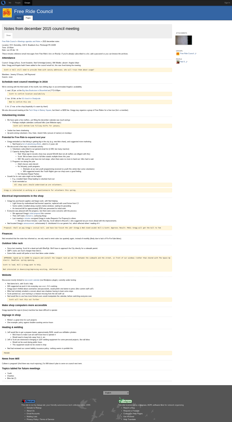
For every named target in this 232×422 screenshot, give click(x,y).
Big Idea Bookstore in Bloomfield (35, 90)
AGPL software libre (155, 405)
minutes (27, 218)
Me (10, 3)
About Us (31, 411)
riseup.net (41, 405)
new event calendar (32, 280)
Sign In (227, 3)
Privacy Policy (32, 419)
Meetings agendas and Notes (29, 41)
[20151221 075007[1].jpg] (183, 41)
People (18, 3)
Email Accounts (33, 413)
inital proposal (35, 213)
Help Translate (129, 419)
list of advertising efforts (31, 144)
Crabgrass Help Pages (133, 413)
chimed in (29, 216)
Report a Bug (129, 408)
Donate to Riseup (34, 408)
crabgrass (142, 405)
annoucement (29, 223)
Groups (27, 3)
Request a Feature (131, 411)
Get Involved (128, 416)
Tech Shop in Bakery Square (40, 110)
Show (8, 35)
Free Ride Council (33, 11)
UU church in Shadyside (31, 98)
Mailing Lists (32, 416)
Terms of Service (47, 419)
